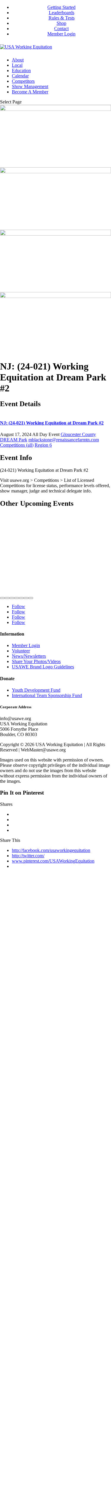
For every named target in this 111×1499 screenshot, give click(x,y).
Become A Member (30, 91)
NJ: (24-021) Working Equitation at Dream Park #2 (52, 422)
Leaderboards (61, 12)
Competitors (23, 81)
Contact (61, 28)
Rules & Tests (62, 17)
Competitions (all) (16, 445)
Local (17, 65)
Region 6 (43, 445)
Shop (61, 23)
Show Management (30, 86)
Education (21, 70)
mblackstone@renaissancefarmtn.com (63, 439)
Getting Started (61, 7)
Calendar (20, 75)
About (18, 59)
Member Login (61, 33)
